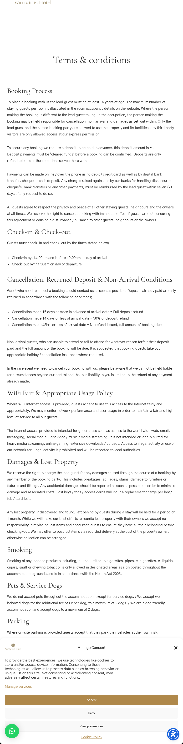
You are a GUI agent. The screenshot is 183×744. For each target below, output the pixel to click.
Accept (92, 700)
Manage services (18, 686)
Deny (91, 713)
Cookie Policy (91, 737)
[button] (175, 648)
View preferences (91, 726)
